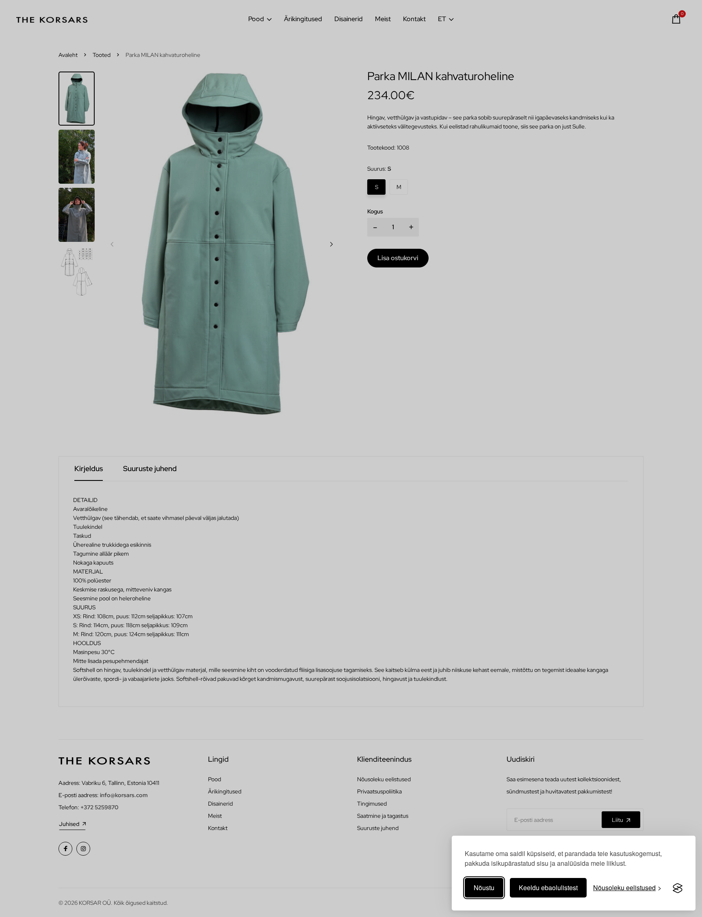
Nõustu (484, 887)
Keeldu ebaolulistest (548, 887)
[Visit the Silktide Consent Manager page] (677, 888)
